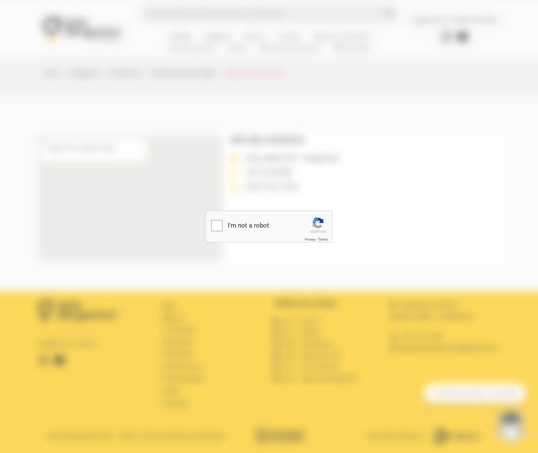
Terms (323, 239)
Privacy (310, 239)
